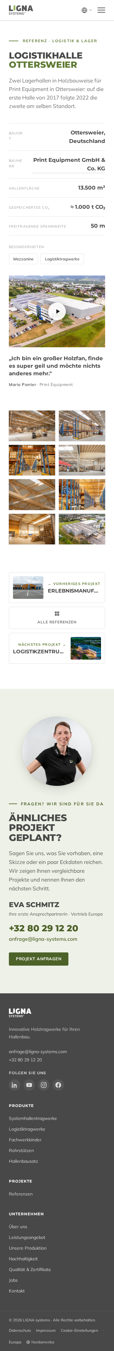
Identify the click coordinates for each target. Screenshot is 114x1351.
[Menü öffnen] (101, 10)
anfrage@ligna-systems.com (43, 939)
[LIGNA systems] (21, 10)
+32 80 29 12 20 (43, 928)
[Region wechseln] (86, 10)
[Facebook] (58, 1085)
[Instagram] (43, 1085)
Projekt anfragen (38, 958)
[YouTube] (29, 1085)
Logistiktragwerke (62, 258)
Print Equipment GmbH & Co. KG (69, 164)
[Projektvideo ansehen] (57, 311)
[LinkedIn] (14, 1085)
